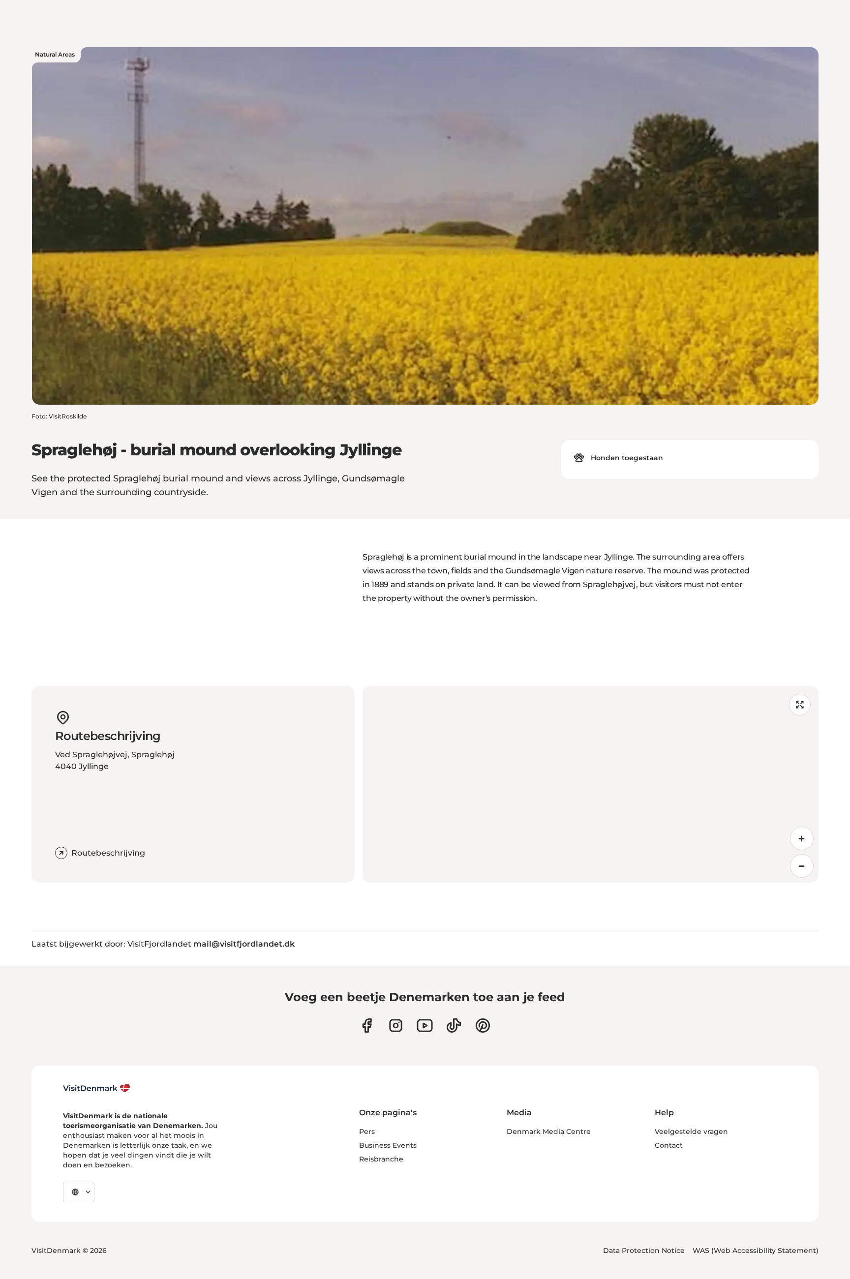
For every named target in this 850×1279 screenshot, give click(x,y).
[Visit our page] (395, 1025)
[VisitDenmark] (96, 1088)
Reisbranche (381, 1159)
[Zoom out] (802, 866)
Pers (367, 1131)
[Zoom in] (802, 838)
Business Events (388, 1145)
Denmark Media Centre (549, 1131)
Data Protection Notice (644, 1250)
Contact (669, 1145)
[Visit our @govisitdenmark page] (453, 1025)
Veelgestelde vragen (691, 1131)
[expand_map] (800, 704)
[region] (591, 784)
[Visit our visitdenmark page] (424, 1025)
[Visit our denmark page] (366, 1025)
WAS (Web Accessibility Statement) (756, 1250)
